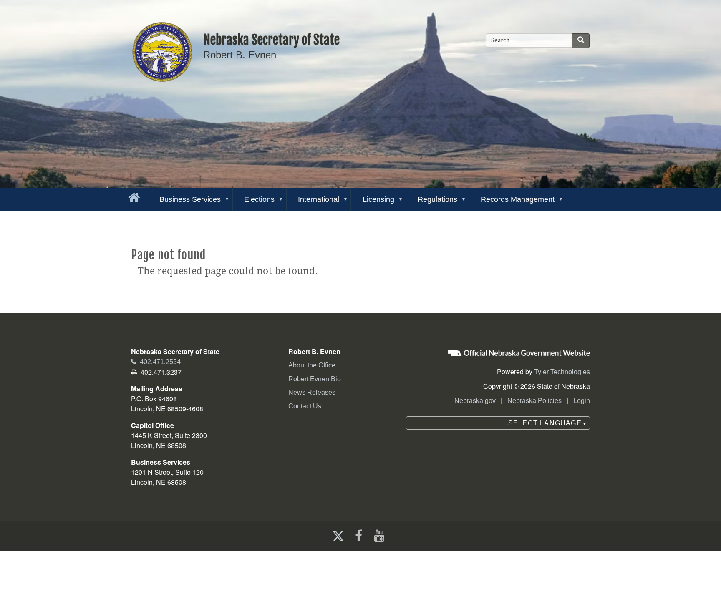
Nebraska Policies (534, 400)
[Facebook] (358, 536)
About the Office (311, 365)
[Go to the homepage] (132, 196)
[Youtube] (381, 536)
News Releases (311, 392)
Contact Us (304, 406)
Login (581, 400)
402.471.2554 (156, 361)
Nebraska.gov (475, 400)
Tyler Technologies (562, 371)
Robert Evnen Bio (314, 379)
